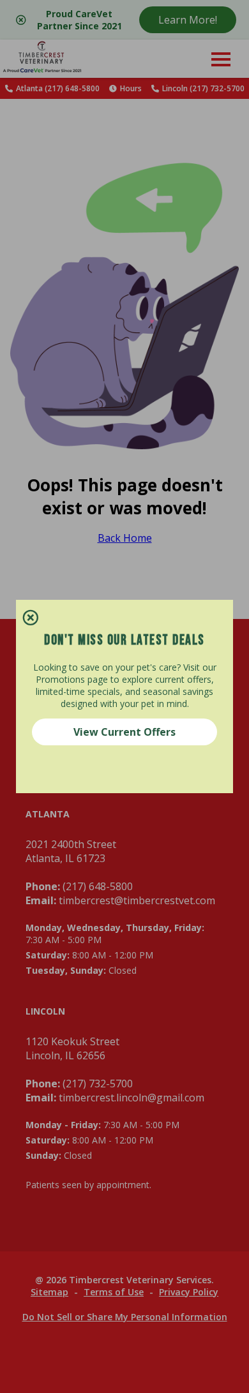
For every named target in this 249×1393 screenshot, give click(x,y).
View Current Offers (124, 732)
